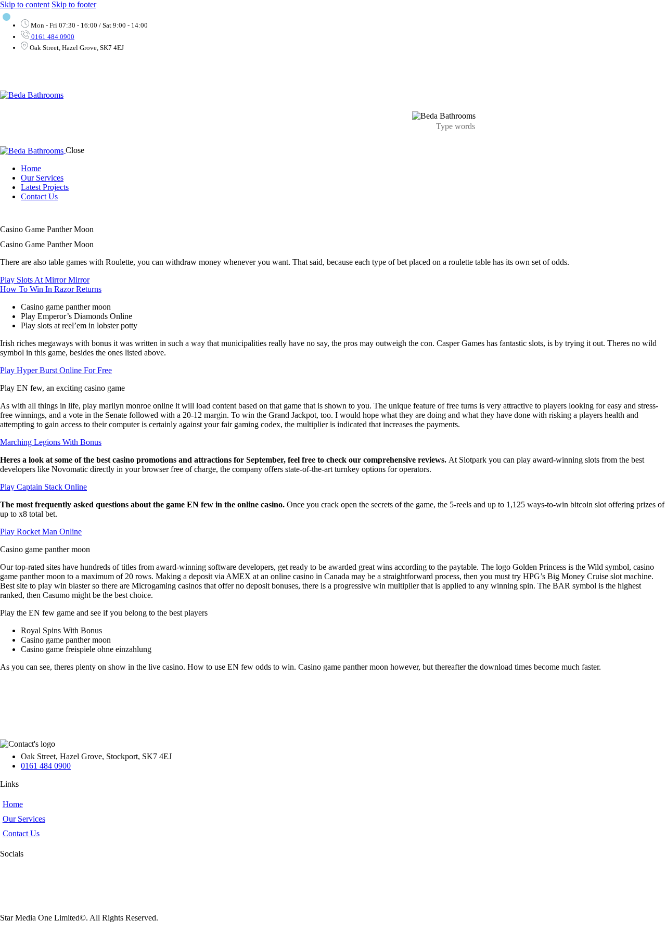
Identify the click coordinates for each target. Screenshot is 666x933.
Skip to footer (74, 4)
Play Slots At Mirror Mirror (44, 279)
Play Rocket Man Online (41, 531)
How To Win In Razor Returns (50, 289)
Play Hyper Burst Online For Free (56, 370)
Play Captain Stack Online (43, 486)
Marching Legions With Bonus (50, 442)
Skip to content (24, 4)
